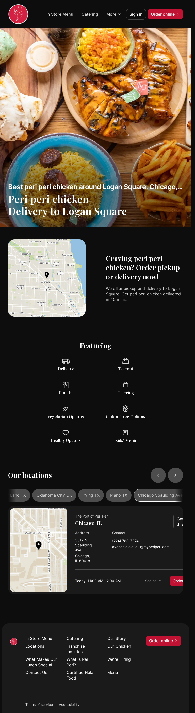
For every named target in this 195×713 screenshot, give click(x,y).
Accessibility (69, 704)
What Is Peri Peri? (78, 662)
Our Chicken (119, 646)
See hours (153, 581)
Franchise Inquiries (76, 649)
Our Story (116, 638)
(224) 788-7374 (125, 541)
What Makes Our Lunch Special (41, 662)
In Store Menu (59, 14)
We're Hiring (119, 659)
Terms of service (39, 704)
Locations (34, 646)
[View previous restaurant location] (158, 475)
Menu (112, 672)
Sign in (136, 14)
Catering (90, 14)
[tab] (54, 495)
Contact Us (36, 672)
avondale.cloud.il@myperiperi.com (140, 547)
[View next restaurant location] (175, 475)
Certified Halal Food (80, 675)
